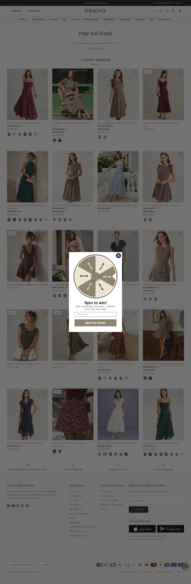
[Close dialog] (118, 255)
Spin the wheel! (95, 323)
